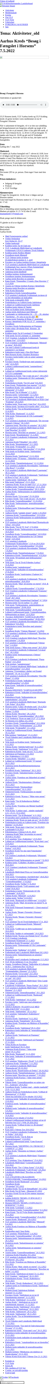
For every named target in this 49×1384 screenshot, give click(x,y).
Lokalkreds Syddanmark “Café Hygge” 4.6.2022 (25, 1170)
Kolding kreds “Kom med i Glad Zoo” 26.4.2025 (25, 404)
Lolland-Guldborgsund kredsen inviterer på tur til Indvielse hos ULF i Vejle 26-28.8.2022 (25, 1121)
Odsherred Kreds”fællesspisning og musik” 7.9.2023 (27, 860)
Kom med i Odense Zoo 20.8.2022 (19, 1130)
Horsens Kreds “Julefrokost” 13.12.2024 (22, 456)
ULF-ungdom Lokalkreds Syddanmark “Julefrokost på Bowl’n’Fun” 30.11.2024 (26, 476)
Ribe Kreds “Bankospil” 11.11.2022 (20, 1054)
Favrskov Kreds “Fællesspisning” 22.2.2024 (23, 725)
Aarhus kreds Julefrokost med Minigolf (21, 312)
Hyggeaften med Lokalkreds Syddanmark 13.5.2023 (27, 959)
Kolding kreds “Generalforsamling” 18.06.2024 (25, 619)
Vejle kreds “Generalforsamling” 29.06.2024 (23, 610)
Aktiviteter (9, 10)
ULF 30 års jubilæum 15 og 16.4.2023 (21, 962)
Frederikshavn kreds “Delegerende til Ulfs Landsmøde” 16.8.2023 (22, 892)
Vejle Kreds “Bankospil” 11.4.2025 (19, 413)
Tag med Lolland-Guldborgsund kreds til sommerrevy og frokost (22, 348)
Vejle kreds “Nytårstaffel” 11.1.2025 (20, 447)
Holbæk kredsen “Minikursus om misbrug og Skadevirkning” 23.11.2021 (23, 1353)
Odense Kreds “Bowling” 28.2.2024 (20, 714)
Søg (6, 27)
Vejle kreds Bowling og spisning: (19, 269)
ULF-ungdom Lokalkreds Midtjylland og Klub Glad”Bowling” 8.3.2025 (24, 429)
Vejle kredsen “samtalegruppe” (18, 664)
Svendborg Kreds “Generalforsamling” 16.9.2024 (25, 534)
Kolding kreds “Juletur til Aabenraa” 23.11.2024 (25, 487)
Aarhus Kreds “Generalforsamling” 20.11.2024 (24, 489)
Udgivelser (9, 22)
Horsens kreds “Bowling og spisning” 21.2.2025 (25, 432)
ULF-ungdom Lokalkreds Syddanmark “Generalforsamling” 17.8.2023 (21, 880)
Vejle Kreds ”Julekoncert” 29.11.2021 (20, 1311)
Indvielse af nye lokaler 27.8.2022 (19, 1118)
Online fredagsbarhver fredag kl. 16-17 (14, 239)
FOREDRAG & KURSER (16, 24)
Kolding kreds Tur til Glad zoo (18, 246)
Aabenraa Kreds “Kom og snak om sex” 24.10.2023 (26, 820)
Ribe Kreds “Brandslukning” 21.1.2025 (21, 444)
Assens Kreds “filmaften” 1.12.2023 (20, 759)
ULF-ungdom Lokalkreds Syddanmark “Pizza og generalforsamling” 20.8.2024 (25, 580)
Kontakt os (9, 1361)
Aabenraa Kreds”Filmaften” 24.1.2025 (21, 442)
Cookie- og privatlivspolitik (16, 1370)
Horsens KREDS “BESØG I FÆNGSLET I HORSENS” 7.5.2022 (23, 1204)
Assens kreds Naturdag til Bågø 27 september (24, 319)
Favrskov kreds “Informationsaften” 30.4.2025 (24, 397)
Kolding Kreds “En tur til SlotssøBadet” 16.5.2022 (26, 1189)
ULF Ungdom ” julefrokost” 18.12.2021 (22, 1276)
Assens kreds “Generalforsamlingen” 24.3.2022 (25, 1252)
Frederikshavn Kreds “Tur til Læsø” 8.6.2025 (24, 383)
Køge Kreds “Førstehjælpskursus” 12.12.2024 (24, 463)
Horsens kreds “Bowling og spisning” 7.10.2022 (25, 1075)
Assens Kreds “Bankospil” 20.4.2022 (20, 1219)
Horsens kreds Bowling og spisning (20, 288)
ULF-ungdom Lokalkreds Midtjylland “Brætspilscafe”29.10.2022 (21, 1067)
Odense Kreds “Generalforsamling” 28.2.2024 (24, 716)
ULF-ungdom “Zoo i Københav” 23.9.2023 (23, 839)
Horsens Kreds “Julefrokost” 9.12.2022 (21, 1018)
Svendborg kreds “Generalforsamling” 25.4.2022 (25, 1217)
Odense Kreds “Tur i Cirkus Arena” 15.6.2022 (24, 1167)
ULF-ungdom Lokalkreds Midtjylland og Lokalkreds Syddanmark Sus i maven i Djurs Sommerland (27, 265)
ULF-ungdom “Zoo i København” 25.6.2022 (24, 1160)
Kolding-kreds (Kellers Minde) (18, 253)
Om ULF (9, 17)
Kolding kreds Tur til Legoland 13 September (24, 333)
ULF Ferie (9, 20)
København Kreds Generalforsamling (20, 293)
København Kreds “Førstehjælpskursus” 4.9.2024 (25, 555)
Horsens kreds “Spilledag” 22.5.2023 (20, 950)
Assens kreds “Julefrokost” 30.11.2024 (21, 480)
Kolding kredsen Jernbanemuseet (19, 274)
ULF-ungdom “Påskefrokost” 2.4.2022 (21, 1233)
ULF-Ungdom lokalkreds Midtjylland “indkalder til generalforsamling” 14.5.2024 (26, 667)
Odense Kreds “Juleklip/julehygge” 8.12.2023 (24, 747)
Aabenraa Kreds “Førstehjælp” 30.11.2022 (23, 1021)
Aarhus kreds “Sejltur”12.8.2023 (18, 898)
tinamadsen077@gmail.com (11, 214)
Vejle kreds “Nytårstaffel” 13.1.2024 (20, 728)
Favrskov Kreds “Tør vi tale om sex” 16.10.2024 (25, 499)
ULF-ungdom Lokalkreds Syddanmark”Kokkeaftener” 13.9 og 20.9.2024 (24, 542)
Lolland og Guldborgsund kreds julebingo (22, 305)
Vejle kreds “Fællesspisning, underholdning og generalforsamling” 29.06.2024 (24, 606)
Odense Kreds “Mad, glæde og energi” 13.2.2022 (25, 1267)
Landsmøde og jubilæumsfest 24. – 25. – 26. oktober (27, 314)
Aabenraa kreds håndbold (15, 272)
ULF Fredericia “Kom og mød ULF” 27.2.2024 (25, 718)
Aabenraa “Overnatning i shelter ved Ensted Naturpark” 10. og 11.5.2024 (23, 672)
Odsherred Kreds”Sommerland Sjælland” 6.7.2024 (26, 600)
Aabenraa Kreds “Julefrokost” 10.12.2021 (22, 1307)
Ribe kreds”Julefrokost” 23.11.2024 (20, 482)
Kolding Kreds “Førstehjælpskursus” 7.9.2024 (24, 553)
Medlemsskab (11, 13)
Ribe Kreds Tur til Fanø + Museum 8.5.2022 (23, 1191)
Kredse (8, 15)
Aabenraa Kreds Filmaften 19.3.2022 (20, 1255)
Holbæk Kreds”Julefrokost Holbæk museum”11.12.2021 (19, 1291)
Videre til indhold (7, 1)
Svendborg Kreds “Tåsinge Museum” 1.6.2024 (24, 631)
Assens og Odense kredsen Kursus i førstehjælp (25, 286)
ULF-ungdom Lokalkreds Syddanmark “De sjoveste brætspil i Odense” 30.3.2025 (26, 422)
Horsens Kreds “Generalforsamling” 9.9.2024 (24, 546)
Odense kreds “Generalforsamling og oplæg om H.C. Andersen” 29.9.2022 (25, 1083)
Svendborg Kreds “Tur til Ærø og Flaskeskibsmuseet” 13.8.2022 (19, 1138)
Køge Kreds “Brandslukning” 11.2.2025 (22, 435)
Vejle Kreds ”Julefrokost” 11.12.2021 (20, 1300)
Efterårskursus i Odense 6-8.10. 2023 (20, 832)
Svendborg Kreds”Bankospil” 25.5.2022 (22, 1182)
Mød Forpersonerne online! (16, 236)
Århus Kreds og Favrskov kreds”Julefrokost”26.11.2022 (17, 1045)
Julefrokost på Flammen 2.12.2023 (19, 754)
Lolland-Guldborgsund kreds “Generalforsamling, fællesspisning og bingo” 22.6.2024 (25, 613)
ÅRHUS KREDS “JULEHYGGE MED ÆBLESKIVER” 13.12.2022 (22, 1008)
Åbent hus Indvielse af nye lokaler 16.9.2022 (23, 1096)
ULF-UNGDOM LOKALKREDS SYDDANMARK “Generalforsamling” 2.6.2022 (25, 1178)
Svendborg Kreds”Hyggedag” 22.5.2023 (22, 943)
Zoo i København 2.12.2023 (17, 756)
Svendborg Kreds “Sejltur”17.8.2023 (20, 884)
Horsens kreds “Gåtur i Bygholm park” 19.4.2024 (25, 707)
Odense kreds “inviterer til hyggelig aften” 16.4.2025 (27, 406)
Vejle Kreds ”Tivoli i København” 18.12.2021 (24, 1283)
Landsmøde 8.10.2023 (14, 829)
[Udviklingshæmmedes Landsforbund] (16, 3)
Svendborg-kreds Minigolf (16, 255)
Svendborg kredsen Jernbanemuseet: (20, 276)
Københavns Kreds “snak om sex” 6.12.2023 (24, 751)
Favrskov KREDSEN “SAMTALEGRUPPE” (24, 617)
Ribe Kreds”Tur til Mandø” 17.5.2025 (21, 392)
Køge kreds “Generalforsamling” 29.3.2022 (23, 1236)
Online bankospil (12, 243)
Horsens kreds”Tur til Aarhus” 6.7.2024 (21, 603)
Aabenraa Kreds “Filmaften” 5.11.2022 (21, 1063)
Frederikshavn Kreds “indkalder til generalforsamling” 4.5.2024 (19, 682)
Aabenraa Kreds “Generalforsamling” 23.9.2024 (25, 515)
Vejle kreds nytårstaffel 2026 (17, 300)
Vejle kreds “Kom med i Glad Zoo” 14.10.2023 (24, 827)
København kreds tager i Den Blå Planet (22, 352)
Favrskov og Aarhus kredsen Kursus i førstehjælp (25, 262)
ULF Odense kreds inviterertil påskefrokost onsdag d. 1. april (19, 258)
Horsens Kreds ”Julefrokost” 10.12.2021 (22, 1309)
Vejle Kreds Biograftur (14, 290)
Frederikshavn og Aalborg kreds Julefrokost (23, 302)
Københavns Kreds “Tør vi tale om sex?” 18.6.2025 (26, 376)
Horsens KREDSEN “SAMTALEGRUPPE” (24, 690)
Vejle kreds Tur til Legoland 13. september (22, 336)
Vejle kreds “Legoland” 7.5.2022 (18, 1208)
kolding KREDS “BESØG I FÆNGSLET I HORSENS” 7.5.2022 (23, 1199)
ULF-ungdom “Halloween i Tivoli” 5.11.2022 (24, 1061)
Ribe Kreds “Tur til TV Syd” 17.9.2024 (21, 527)
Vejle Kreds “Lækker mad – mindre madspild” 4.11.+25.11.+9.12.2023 (24, 811)
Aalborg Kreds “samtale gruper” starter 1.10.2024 (25, 513)
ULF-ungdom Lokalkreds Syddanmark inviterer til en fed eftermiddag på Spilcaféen (26, 296)
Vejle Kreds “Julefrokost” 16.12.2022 (20, 1000)
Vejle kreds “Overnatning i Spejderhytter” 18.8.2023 (26, 877)
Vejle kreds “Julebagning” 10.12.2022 (21, 1011)
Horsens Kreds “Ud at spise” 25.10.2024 (22, 496)
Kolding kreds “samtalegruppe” (18, 567)
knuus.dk (9, 1366)
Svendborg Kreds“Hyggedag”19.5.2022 (14, 1185)
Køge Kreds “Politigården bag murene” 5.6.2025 (25, 385)
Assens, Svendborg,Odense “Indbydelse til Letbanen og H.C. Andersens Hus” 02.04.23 (27, 965)
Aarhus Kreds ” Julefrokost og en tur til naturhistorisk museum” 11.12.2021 (21, 1303)
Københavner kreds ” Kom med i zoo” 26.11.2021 (26, 1330)
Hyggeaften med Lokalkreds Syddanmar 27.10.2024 (27, 818)
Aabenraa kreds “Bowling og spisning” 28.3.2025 (26, 425)
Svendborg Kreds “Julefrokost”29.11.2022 (22, 1028)
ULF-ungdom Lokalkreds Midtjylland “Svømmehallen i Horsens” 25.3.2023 (21, 970)
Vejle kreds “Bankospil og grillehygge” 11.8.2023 (25, 900)
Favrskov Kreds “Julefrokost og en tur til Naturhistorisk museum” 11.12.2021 (22, 1296)
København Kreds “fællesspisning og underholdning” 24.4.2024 (20, 698)
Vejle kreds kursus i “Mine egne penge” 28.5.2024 (26, 647)
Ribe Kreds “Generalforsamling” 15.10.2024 (23, 501)
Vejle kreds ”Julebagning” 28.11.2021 (20, 1314)
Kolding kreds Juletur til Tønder (18, 307)
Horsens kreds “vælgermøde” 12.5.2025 (21, 395)
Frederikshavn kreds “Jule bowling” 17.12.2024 (25, 449)
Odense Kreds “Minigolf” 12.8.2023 (20, 896)
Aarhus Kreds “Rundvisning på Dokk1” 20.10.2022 (26, 1070)
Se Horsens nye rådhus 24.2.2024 (19, 721)
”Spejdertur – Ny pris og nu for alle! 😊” (22, 317)
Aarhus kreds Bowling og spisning (19, 279)
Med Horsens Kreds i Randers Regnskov (22, 354)
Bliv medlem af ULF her (15, 1368)
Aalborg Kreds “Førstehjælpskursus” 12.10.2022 (25, 1073)
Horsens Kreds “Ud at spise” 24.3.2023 (21, 974)
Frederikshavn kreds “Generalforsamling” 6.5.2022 (26, 1210)
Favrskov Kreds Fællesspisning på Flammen (23, 326)
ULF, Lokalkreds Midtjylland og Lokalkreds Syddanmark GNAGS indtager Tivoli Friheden (24, 249)
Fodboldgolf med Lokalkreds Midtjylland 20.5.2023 (26, 952)
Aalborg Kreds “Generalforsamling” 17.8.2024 (24, 588)
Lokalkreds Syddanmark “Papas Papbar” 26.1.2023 (26, 985)
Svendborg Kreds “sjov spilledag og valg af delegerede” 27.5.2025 (23, 389)
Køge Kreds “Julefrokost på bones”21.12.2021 (24, 1274)
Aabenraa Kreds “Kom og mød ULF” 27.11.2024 (25, 484)
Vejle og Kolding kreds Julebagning (20, 309)
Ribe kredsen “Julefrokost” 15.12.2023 (21, 735)
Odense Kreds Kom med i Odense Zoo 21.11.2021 (26, 1356)
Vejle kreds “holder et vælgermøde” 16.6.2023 (24, 933)
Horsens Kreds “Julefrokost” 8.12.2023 (21, 749)
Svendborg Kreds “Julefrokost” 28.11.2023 (23, 770)
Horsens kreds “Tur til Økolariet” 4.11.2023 (23, 815)
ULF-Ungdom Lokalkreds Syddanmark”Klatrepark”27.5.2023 (20, 939)
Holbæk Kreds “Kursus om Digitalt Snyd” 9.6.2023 (26, 936)
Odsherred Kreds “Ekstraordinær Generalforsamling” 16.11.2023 (18, 788)
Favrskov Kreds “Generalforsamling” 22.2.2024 (25, 723)
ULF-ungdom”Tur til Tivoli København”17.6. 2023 (26, 922)
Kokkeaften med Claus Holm (17, 1231)
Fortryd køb (10, 1373)
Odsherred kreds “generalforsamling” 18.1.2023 (25, 992)
